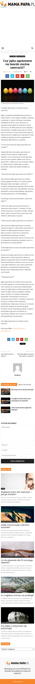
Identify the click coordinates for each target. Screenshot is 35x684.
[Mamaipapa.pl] (17, 4)
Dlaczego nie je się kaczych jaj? (22, 389)
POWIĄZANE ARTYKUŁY (9, 385)
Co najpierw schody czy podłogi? (17, 595)
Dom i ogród (12, 56)
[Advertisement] (17, 27)
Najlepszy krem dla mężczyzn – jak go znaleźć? (16, 493)
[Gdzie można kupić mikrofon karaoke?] (17, 514)
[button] (32, 48)
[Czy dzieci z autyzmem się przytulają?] (17, 615)
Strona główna (4, 53)
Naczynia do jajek (21, 56)
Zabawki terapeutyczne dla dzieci (9, 622)
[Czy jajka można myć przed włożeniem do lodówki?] (5, 401)
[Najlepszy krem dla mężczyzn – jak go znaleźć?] (17, 481)
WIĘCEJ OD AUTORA (24, 385)
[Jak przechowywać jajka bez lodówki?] (5, 410)
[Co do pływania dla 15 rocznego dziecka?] (17, 549)
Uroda (2, 488)
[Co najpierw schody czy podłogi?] (17, 585)
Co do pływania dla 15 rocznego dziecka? (17, 561)
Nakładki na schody (6, 592)
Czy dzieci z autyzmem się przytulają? (14, 627)
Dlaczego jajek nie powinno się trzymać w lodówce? (26, 355)
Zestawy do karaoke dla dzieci (8, 521)
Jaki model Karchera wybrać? (7, 355)
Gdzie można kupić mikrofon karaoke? (15, 526)
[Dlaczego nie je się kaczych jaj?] (5, 392)
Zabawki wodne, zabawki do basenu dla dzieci (12, 557)
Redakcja (8, 72)
